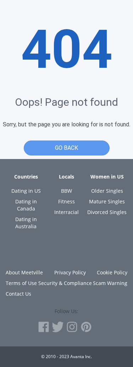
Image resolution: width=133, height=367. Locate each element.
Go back (66, 147)
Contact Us (18, 293)
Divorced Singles (107, 212)
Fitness (66, 201)
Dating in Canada (26, 205)
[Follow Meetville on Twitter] (57, 327)
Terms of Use (21, 283)
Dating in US (26, 190)
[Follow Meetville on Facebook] (43, 327)
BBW (66, 190)
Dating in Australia (26, 223)
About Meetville (24, 272)
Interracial (66, 212)
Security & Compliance (65, 283)
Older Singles (107, 190)
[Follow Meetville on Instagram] (72, 327)
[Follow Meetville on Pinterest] (86, 327)
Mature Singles (107, 201)
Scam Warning (110, 283)
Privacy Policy (70, 272)
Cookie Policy (112, 272)
